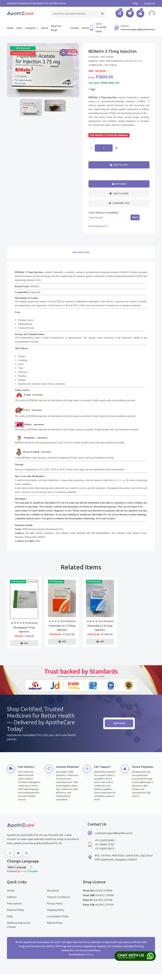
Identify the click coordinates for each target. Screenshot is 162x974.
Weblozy (88, 954)
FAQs (135, 3)
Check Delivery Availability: (103, 212)
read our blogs (56, 28)
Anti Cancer (107, 57)
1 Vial (91, 89)
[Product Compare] (24, 615)
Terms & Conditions (58, 897)
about (44, 28)
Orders (11, 890)
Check (135, 217)
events (85, 28)
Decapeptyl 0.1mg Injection (24, 629)
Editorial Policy (15, 909)
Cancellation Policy (58, 916)
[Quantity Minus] (91, 148)
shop (19, 28)
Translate (32, 871)
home (10, 28)
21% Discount (94, 581)
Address (12, 897)
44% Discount (23, 48)
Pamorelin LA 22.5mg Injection (99, 627)
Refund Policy (55, 922)
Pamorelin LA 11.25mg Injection (62, 627)
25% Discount (56, 581)
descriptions (81, 252)
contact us (149, 3)
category (30, 28)
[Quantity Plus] (116, 148)
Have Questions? (98, 226)
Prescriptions (14, 903)
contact (74, 28)
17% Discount (18, 581)
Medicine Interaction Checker (18, 924)
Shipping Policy (55, 909)
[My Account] (152, 13)
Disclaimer (53, 890)
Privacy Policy (55, 903)
